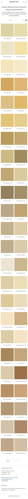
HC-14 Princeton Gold (21, 146)
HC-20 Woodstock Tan (20, 200)
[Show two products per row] (26, 20)
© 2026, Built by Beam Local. (14, 495)
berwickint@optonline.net (7, 479)
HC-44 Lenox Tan (21, 417)
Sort (10, 20)
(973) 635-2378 (5, 480)
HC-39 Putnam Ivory (7, 381)
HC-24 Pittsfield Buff (21, 236)
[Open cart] (26, 1)
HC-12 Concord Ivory (21, 128)
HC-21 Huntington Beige (7, 218)
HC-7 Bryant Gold (7, 92)
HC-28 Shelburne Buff (21, 273)
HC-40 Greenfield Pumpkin (21, 381)
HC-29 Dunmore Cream (7, 291)
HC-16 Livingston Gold (20, 164)
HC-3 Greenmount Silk (7, 56)
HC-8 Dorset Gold (20, 92)
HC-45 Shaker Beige (7, 435)
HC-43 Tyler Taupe (7, 417)
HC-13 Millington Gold (7, 146)
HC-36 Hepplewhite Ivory (21, 345)
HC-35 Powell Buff (7, 345)
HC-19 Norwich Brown (7, 200)
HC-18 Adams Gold (20, 182)
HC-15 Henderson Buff (7, 164)
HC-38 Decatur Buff (21, 363)
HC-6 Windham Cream (21, 74)
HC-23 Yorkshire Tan (7, 236)
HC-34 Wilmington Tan (20, 327)
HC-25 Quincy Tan (7, 254)
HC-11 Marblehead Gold (7, 128)
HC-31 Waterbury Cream (7, 309)
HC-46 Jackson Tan (20, 435)
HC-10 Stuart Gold (20, 110)
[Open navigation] (1, 1)
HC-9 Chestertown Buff (7, 110)
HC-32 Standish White (21, 309)
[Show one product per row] (23, 20)
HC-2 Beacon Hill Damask (21, 38)
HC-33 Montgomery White (7, 327)
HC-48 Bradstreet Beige (20, 453)
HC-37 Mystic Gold (7, 363)
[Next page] (20, 459)
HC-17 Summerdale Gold (7, 182)
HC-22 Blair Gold (21, 218)
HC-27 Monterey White (7, 273)
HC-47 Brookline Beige (7, 453)
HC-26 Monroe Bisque (21, 254)
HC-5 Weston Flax (7, 74)
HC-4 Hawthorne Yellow (20, 56)
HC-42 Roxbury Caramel (20, 399)
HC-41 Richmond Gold (7, 399)
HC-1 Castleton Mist (7, 38)
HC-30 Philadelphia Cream (21, 291)
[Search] (24, 1)
